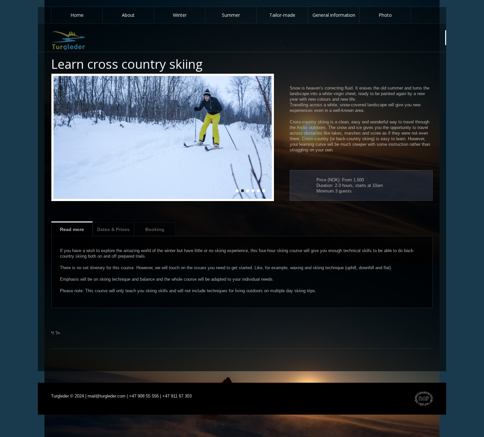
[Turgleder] (68, 40)
